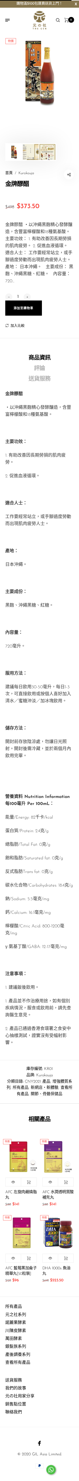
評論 (39, 369)
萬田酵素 (13, 1339)
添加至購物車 (29, 1182)
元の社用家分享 (19, 1396)
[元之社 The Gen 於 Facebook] (39, 1443)
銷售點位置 (15, 1404)
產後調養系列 (17, 1355)
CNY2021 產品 (37, 1082)
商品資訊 (39, 358)
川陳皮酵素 (15, 1331)
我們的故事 (15, 1388)
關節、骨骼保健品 (46, 1094)
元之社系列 (15, 1315)
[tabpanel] (39, 72)
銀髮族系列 (15, 1347)
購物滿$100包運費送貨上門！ (39, 3)
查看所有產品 (17, 1363)
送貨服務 (39, 379)
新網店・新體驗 (44, 1088)
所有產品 (21, 1088)
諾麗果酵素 (15, 1323)
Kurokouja (44, 1075)
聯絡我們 (13, 1412)
